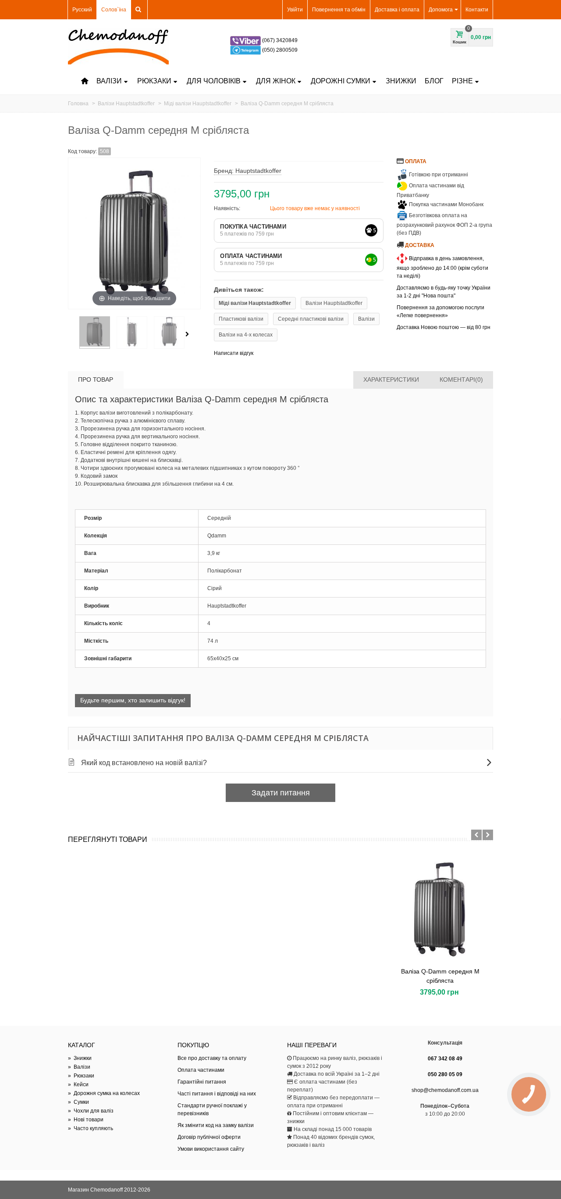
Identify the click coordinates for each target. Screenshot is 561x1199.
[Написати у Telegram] (246, 50)
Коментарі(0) (461, 379)
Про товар (95, 379)
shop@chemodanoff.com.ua (445, 1090)
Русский (82, 10)
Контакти (476, 10)
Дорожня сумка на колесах (104, 1093)
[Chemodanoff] (118, 46)
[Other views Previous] (72, 334)
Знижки (401, 81)
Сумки (78, 1102)
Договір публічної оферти (209, 1137)
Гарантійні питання (202, 1082)
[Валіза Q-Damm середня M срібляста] (440, 908)
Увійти (295, 10)
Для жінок (275, 81)
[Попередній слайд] (476, 835)
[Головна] (85, 81)
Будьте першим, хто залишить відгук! (132, 700)
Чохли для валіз (91, 1111)
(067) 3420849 (280, 40)
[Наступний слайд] (488, 835)
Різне (462, 81)
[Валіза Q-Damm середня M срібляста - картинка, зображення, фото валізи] (94, 332)
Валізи (109, 81)
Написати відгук (233, 353)
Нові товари (85, 1120)
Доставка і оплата (397, 10)
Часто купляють (90, 1128)
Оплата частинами (201, 1070)
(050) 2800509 (280, 50)
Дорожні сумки (340, 81)
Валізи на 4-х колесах (246, 335)
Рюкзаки (154, 81)
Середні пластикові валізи (311, 319)
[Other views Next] (189, 334)
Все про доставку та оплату (212, 1058)
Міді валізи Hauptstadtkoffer (255, 303)
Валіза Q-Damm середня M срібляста (440, 976)
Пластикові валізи (241, 319)
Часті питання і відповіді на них (217, 1094)
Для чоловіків (214, 81)
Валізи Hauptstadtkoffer (333, 303)
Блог (434, 81)
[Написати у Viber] (246, 40)
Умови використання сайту (211, 1149)
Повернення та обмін (339, 10)
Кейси (78, 1084)
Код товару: (82, 151)
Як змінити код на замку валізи (216, 1125)
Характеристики (391, 379)
